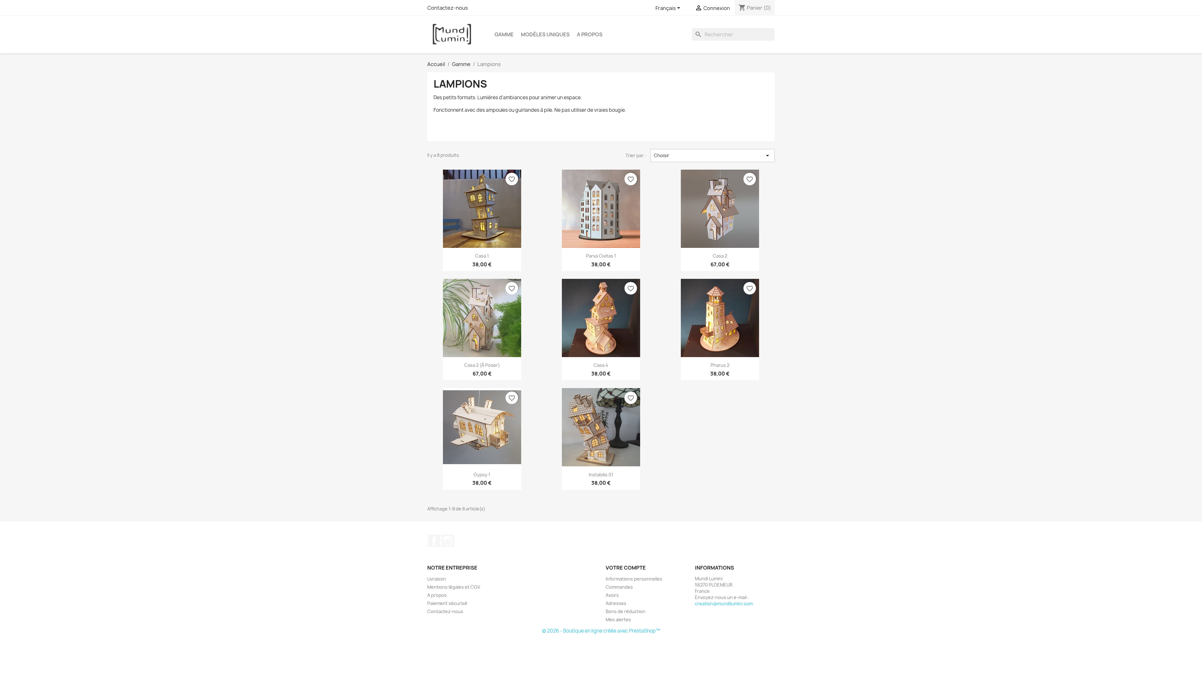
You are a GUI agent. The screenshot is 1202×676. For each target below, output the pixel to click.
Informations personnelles (634, 579)
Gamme (504, 34)
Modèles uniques (545, 34)
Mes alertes (618, 619)
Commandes (619, 587)
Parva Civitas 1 (601, 256)
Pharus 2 (720, 365)
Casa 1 (482, 256)
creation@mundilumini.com (724, 604)
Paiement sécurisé (447, 603)
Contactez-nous (447, 7)
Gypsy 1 (482, 475)
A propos (590, 34)
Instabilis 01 (601, 475)
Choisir (713, 155)
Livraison (436, 579)
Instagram (448, 541)
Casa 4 (600, 365)
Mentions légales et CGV (453, 587)
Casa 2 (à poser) (482, 365)
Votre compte (626, 567)
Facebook (434, 541)
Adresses (616, 603)
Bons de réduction (625, 611)
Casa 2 (720, 256)
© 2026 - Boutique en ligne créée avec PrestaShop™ (601, 630)
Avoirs (612, 595)
